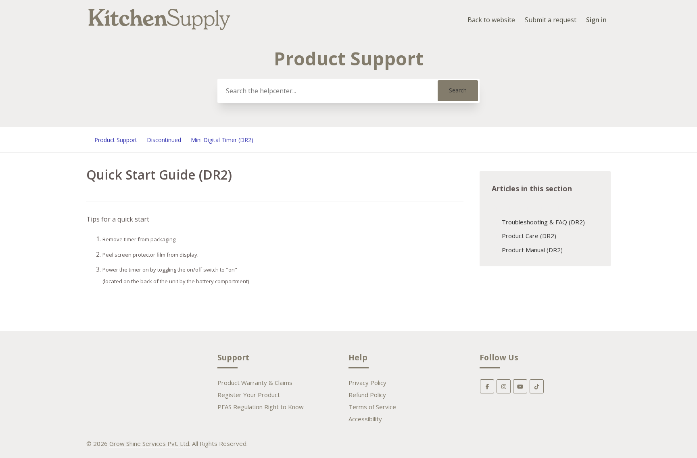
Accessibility (365, 419)
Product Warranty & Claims (254, 383)
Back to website (491, 19)
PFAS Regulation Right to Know (260, 407)
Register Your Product (248, 395)
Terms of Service (372, 407)
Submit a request (550, 19)
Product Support (115, 140)
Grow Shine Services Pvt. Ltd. (149, 443)
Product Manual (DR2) (532, 250)
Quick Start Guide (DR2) (535, 208)
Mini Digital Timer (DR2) (222, 140)
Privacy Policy (367, 383)
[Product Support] (159, 31)
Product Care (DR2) (529, 236)
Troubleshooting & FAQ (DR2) (543, 222)
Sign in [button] (596, 19)
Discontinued (164, 140)
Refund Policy (367, 395)
